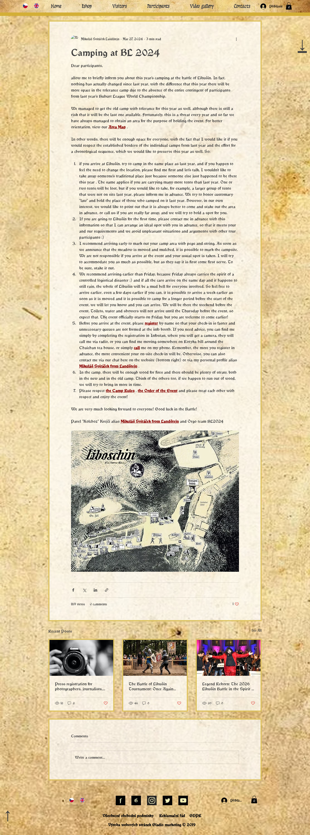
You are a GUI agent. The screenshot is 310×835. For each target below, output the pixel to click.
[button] (250, 355)
